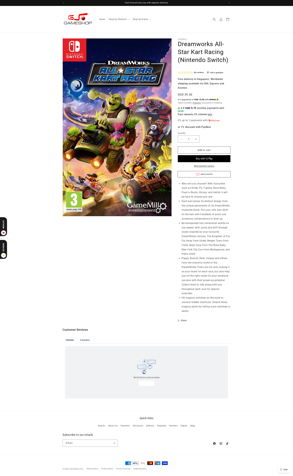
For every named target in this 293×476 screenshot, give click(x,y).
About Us (113, 425)
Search (101, 425)
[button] (119, 19)
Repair (184, 425)
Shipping (197, 103)
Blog (192, 425)
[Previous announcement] (63, 3)
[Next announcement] (229, 3)
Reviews (173, 425)
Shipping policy (140, 469)
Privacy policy (107, 469)
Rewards (161, 425)
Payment (125, 425)
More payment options (204, 166)
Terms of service (123, 469)
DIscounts (138, 425)
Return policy (92, 469)
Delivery (150, 425)
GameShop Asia (76, 469)
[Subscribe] (114, 443)
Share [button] (184, 320)
